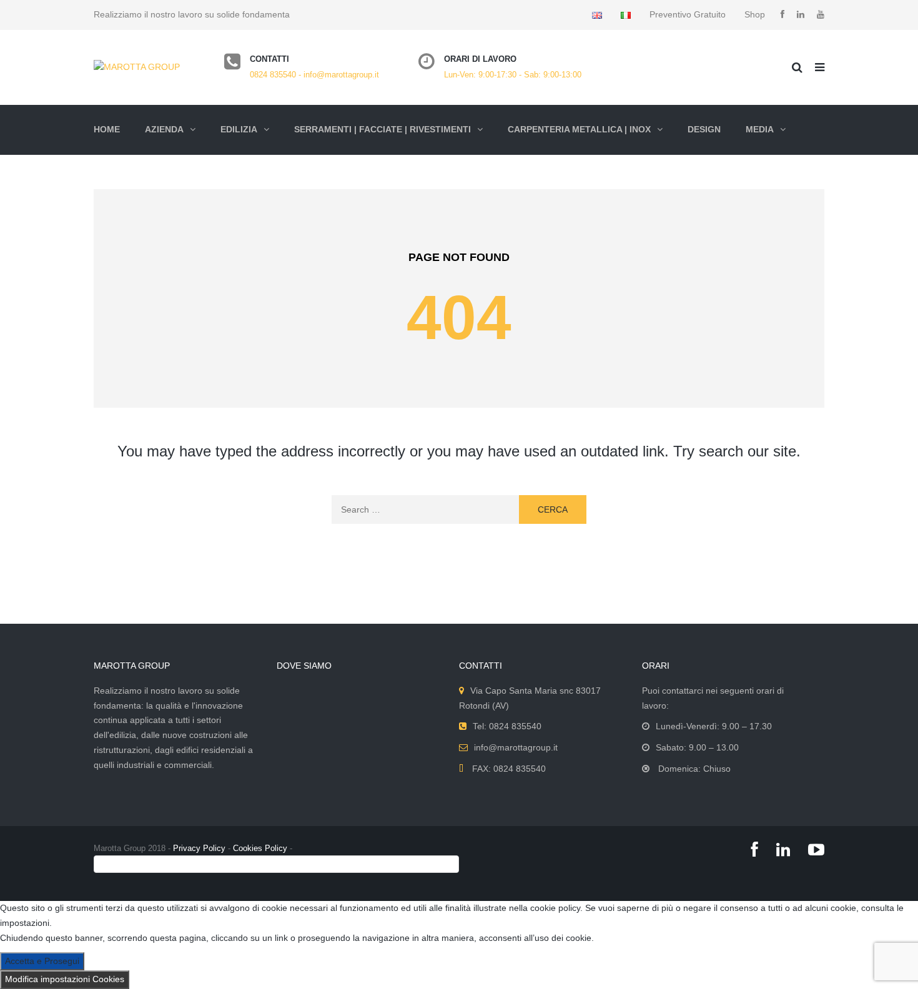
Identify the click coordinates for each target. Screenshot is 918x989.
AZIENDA (164, 129)
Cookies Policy (260, 848)
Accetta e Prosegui (42, 961)
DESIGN (704, 129)
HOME (107, 129)
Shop (754, 14)
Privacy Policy (199, 848)
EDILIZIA (238, 129)
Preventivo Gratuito (687, 14)
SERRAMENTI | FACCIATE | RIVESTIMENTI (382, 129)
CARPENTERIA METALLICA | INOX (579, 129)
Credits (109, 863)
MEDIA (760, 129)
